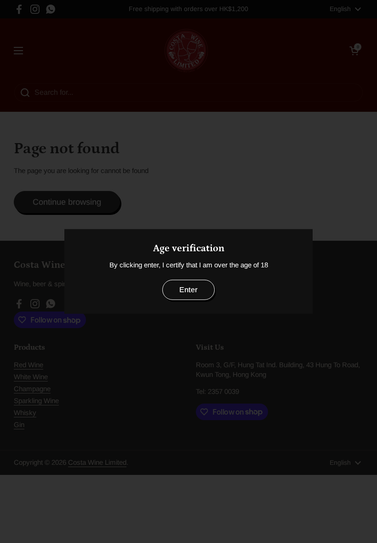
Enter (188, 290)
